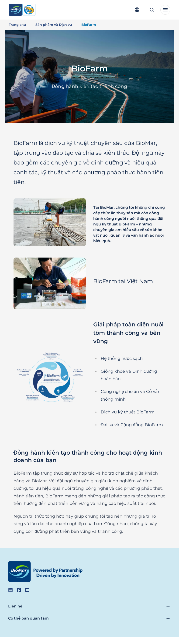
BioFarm (88, 25)
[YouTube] (27, 590)
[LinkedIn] (10, 590)
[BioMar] (22, 10)
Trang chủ (17, 25)
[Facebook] (19, 590)
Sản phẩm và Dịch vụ (53, 25)
